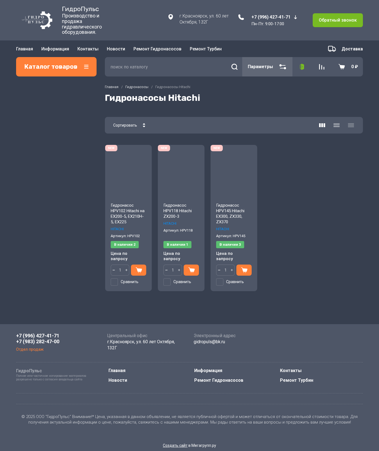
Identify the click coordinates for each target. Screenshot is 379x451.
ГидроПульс (80, 9)
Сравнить (129, 282)
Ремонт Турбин (206, 49)
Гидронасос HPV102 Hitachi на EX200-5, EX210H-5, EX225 (128, 213)
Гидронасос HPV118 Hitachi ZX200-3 (177, 211)
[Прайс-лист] (351, 125)
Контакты (87, 49)
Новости (116, 49)
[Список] (336, 125)
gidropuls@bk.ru (209, 341)
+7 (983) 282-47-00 (37, 341)
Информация (55, 49)
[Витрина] (322, 125)
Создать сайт (175, 445)
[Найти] (234, 66)
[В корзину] (138, 270)
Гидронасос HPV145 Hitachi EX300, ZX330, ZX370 (230, 213)
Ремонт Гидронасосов (157, 49)
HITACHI (117, 229)
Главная (24, 49)
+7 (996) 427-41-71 (270, 17)
